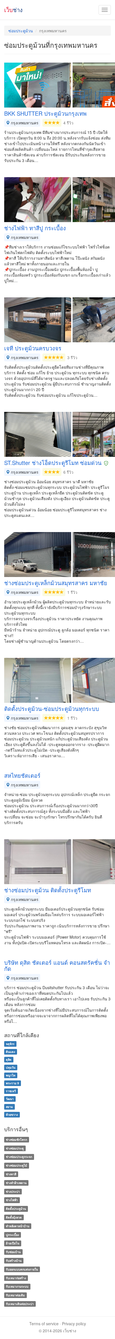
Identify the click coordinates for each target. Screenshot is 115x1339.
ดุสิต (8, 1059)
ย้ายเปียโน (12, 1243)
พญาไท (10, 1075)
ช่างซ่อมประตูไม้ (16, 1165)
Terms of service (44, 1323)
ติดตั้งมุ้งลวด (14, 1217)
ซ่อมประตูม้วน (20, 30)
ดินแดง (10, 1052)
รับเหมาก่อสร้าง (16, 1278)
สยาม (9, 1107)
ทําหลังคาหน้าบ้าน (17, 1226)
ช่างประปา (13, 1191)
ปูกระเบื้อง (12, 1235)
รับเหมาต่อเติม (15, 1295)
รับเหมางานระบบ (17, 1287)
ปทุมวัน (10, 1067)
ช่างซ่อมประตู (15, 1148)
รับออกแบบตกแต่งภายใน (22, 1269)
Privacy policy (74, 1323)
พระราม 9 (12, 1083)
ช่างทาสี (11, 1174)
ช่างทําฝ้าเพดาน (16, 1183)
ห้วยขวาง (12, 1114)
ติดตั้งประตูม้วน (16, 1208)
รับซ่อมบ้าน (13, 1252)
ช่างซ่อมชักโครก (16, 1139)
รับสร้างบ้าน (13, 1260)
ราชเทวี (11, 1091)
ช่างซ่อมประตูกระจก (19, 1157)
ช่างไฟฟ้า (12, 1200)
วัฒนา (10, 1099)
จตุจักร (10, 1044)
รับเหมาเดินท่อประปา (20, 1304)
